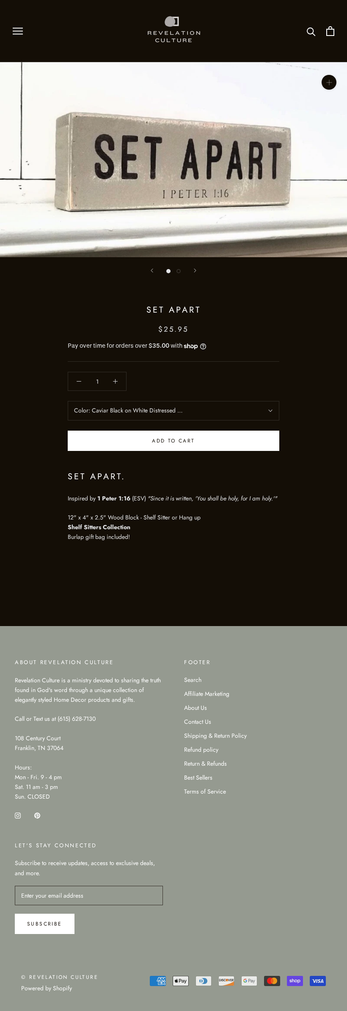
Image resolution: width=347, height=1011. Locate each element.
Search (192, 680)
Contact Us (197, 721)
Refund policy (201, 749)
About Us (195, 707)
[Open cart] (330, 31)
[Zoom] (329, 82)
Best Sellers (198, 777)
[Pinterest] (37, 815)
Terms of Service (205, 791)
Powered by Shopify (46, 988)
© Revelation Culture (59, 977)
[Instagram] (18, 815)
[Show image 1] (168, 271)
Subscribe (44, 924)
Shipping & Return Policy (215, 735)
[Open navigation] (18, 31)
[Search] (311, 31)
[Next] (195, 270)
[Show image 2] (178, 271)
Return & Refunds (205, 763)
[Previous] (152, 270)
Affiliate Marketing (206, 694)
